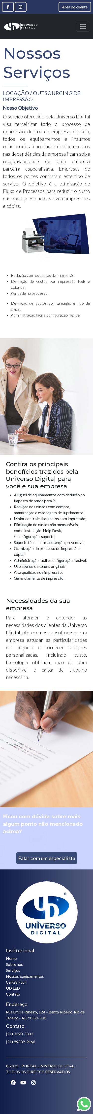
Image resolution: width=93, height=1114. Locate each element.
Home (11, 958)
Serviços (13, 970)
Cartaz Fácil (16, 982)
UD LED (13, 988)
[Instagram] (21, 7)
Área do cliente (75, 6)
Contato (13, 994)
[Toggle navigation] (83, 27)
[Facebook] (8, 7)
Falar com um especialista (46, 858)
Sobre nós (14, 964)
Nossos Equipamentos (25, 976)
